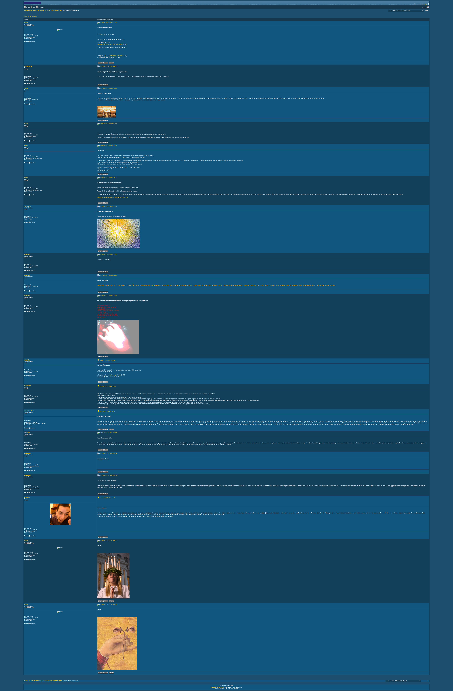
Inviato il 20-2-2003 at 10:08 (109, 145)
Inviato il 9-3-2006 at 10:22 (107, 498)
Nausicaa (27, 385)
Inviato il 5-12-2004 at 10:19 (108, 386)
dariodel (27, 433)
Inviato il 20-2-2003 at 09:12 (109, 88)
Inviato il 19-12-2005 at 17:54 (109, 475)
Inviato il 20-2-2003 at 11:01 (109, 177)
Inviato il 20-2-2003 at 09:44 (109, 123)
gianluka (27, 254)
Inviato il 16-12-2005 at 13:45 (109, 432)
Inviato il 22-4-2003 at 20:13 (109, 275)
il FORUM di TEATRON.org (33, 10)
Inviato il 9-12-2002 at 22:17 (109, 22)
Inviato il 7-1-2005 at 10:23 (107, 411)
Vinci (26, 88)
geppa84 (27, 497)
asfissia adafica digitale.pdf (112, 375)
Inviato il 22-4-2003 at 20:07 (109, 254)
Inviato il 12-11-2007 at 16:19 (109, 540)
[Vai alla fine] (427, 11)
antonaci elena (29, 411)
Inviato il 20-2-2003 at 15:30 (109, 206)
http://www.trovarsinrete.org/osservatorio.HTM (111, 44)
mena (26, 124)
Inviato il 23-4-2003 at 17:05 (109, 295)
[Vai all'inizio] (427, 681)
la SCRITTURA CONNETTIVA (53, 10)
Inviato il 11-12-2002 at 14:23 (109, 66)
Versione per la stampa (30, 16)
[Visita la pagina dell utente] (105, 63)
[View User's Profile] (100, 63)
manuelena (28, 66)
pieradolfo (27, 453)
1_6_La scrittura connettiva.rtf (112, 56)
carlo (26, 22)
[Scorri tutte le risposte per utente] (111, 63)
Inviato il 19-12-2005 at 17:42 (109, 453)
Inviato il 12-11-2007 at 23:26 (109, 604)
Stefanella (27, 206)
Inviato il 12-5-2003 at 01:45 (107, 360)
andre (26, 146)
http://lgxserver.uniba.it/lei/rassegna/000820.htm (112, 197)
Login (426, 4)
